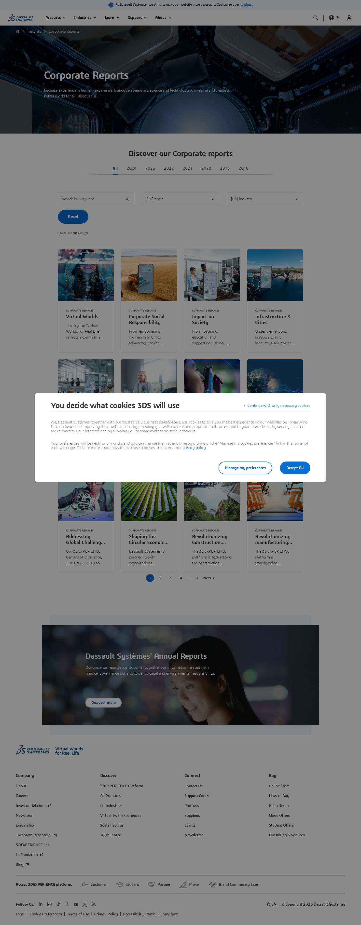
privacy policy (194, 448)
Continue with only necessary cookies (278, 406)
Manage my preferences (245, 468)
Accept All (295, 468)
